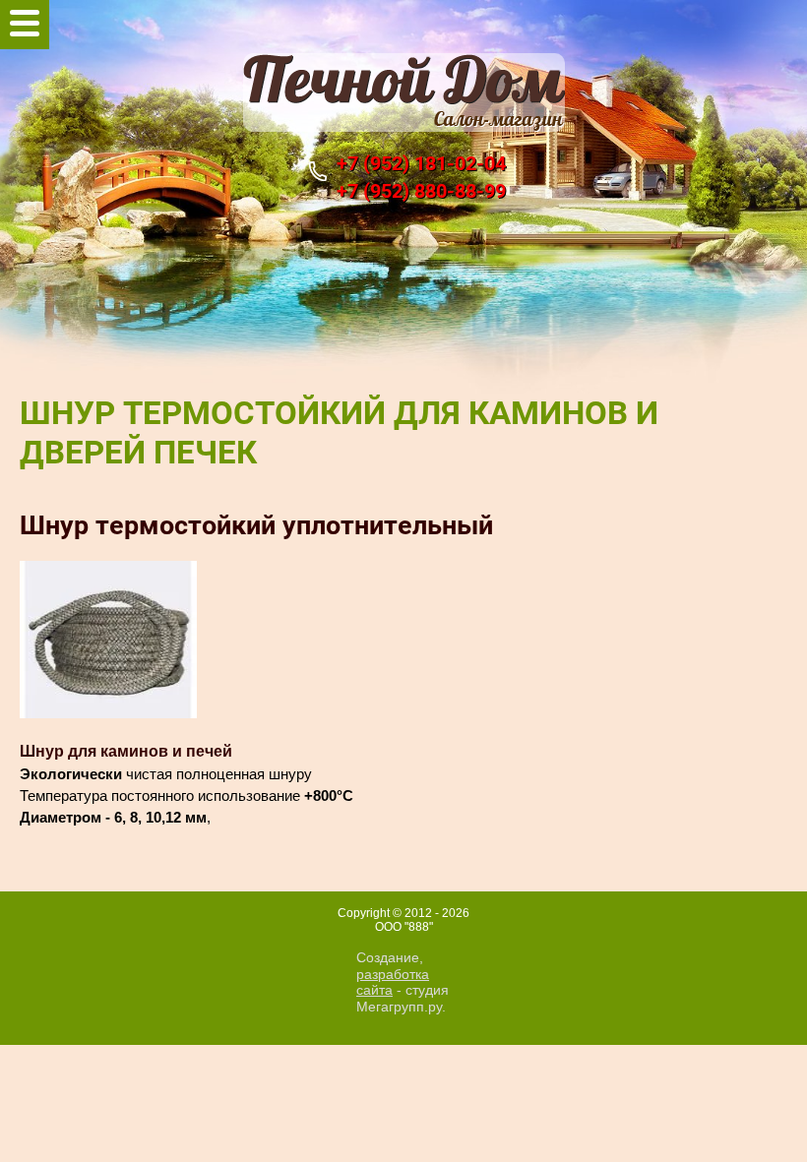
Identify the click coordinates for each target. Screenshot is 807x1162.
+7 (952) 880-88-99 (421, 191)
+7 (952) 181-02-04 (421, 163)
